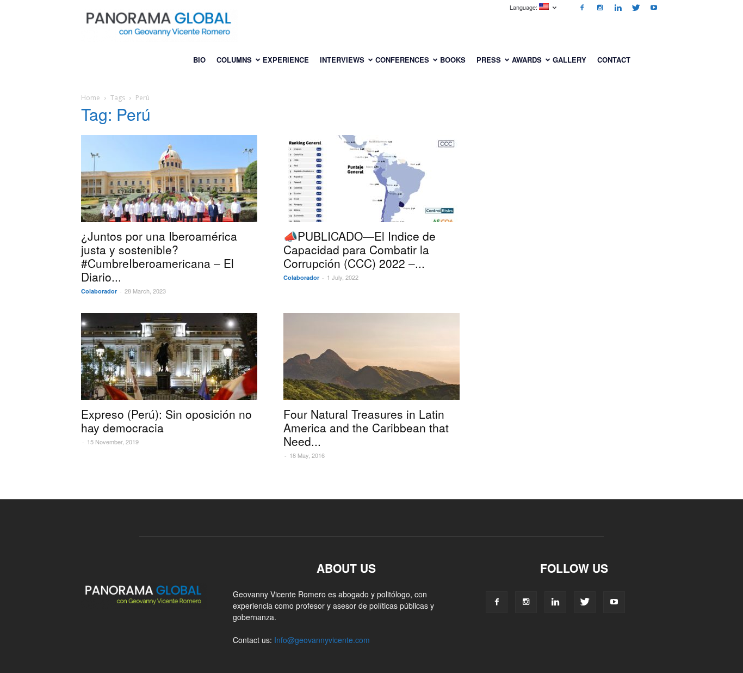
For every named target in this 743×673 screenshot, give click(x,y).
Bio (199, 59)
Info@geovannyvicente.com (322, 639)
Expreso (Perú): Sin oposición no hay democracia (166, 421)
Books (453, 59)
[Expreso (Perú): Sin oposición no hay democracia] (169, 356)
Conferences (402, 59)
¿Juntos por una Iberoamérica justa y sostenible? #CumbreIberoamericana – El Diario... (159, 256)
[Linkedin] (618, 7)
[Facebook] (582, 7)
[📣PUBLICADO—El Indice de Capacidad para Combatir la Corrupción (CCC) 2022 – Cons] (371, 178)
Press (488, 59)
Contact (613, 59)
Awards (527, 59)
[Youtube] (654, 7)
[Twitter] (636, 7)
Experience (286, 59)
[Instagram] (600, 7)
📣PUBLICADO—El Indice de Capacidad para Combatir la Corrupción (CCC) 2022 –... (359, 249)
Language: (524, 7)
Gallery (569, 59)
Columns (234, 59)
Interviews (342, 59)
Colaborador (99, 291)
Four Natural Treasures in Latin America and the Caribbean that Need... (366, 427)
